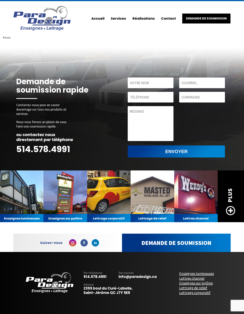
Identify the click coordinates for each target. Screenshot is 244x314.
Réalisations (143, 18)
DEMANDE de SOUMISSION (206, 18)
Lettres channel (196, 218)
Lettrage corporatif (109, 218)
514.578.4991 (43, 149)
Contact (168, 18)
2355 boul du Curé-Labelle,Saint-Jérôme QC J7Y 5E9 (107, 290)
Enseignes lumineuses (22, 218)
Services (118, 18)
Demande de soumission (176, 242)
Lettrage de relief (152, 218)
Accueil (97, 18)
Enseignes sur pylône (65, 218)
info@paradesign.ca (138, 277)
